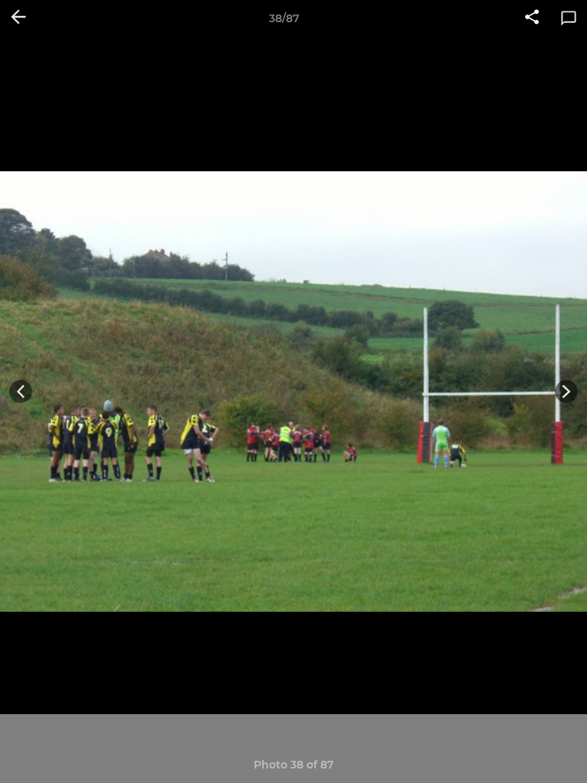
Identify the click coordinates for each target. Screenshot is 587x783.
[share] (532, 18)
